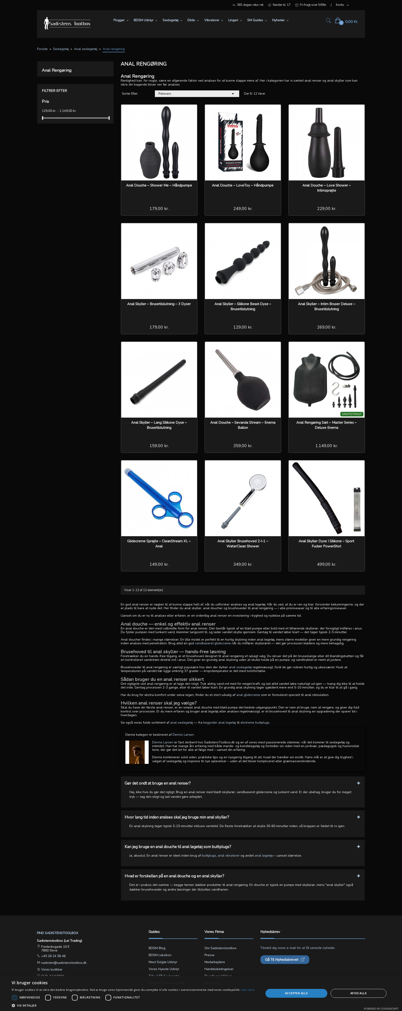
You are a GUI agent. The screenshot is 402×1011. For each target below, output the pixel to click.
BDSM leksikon (160, 955)
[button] (133, 1005)
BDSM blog (157, 948)
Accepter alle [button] (296, 993)
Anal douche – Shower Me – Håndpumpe (159, 185)
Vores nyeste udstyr (164, 969)
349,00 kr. (242, 564)
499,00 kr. (326, 564)
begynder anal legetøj (219, 722)
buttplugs (209, 855)
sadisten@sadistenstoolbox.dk (63, 963)
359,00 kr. (242, 446)
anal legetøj (263, 855)
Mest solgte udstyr (163, 962)
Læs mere (247, 990)
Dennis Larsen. (183, 734)
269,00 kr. (326, 327)
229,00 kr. (326, 208)
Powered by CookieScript (381, 1008)
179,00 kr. (159, 208)
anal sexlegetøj (240, 667)
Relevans (197, 93)
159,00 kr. (159, 446)
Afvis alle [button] (358, 993)
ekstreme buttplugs (255, 722)
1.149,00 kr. (326, 446)
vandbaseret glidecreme (213, 643)
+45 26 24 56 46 (53, 956)
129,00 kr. (242, 327)
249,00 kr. (242, 208)
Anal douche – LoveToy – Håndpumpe (243, 185)
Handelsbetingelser (219, 969)
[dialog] (201, 993)
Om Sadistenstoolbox (220, 948)
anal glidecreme (248, 695)
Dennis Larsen (162, 742)
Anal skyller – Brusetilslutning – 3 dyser (159, 304)
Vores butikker (51, 969)
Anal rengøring (57, 70)
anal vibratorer (229, 855)
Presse (209, 955)
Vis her (190, 111)
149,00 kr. (159, 564)
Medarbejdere (214, 962)
